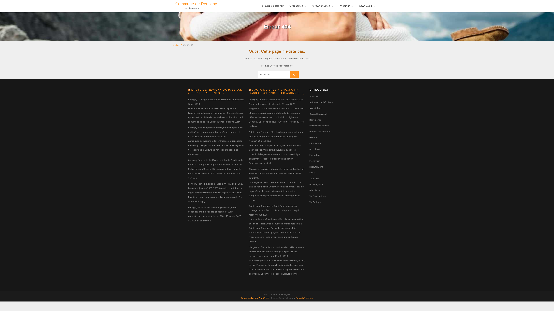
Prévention (314, 161)
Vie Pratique (315, 202)
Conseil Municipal (318, 114)
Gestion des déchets (319, 131)
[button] (548, 4)
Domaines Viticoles (319, 125)
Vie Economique (317, 196)
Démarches (315, 119)
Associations (315, 108)
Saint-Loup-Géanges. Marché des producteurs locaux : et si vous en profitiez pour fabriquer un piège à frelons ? (276, 137)
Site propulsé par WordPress (255, 298)
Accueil (176, 44)
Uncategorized (316, 184)
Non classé (314, 149)
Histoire (313, 137)
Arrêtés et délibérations (321, 102)
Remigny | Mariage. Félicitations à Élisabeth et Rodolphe (216, 99)
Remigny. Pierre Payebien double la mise (208, 183)
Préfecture (314, 155)
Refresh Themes (304, 298)
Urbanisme (314, 190)
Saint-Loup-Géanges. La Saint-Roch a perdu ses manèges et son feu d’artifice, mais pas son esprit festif (274, 210)
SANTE (312, 172)
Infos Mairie (315, 143)
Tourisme (314, 178)
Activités (313, 96)
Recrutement (316, 166)
